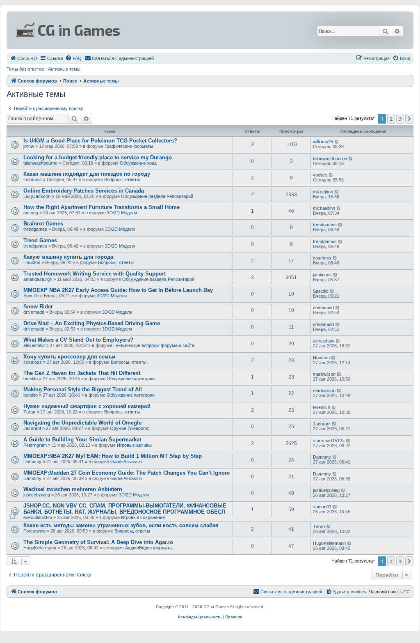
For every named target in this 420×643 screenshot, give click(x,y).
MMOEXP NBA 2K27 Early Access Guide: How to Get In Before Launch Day (118, 290)
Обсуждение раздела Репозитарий (157, 196)
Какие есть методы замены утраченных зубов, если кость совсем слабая (121, 525)
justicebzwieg (36, 494)
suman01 (322, 506)
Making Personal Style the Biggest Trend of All (82, 389)
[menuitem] (23, 58)
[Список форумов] (142, 30)
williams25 (323, 141)
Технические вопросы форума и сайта (154, 345)
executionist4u (37, 517)
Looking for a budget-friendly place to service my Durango (97, 157)
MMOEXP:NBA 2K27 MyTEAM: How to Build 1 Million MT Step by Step (112, 456)
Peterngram (35, 445)
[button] (409, 119)
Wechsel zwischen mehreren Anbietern (72, 489)
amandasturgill (37, 279)
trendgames (35, 229)
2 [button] (391, 118)
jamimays (322, 274)
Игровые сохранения (143, 517)
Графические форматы (129, 146)
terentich (321, 407)
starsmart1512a (329, 440)
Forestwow (34, 530)
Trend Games (40, 240)
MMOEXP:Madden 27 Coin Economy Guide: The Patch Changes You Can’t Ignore (126, 473)
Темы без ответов (25, 69)
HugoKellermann (39, 547)
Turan (29, 411)
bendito (30, 378)
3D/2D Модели (122, 212)
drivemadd (33, 312)
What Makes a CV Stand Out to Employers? (78, 340)
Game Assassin (126, 461)
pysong (30, 212)
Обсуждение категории (131, 378)
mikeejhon (323, 191)
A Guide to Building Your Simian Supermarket (82, 439)
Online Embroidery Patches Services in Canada (83, 191)
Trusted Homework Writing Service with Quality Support (94, 274)
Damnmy (32, 461)
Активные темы (64, 69)
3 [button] (400, 118)
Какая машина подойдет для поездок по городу (86, 174)
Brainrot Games (43, 223)
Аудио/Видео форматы (149, 547)
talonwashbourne (40, 163)
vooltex (320, 174)
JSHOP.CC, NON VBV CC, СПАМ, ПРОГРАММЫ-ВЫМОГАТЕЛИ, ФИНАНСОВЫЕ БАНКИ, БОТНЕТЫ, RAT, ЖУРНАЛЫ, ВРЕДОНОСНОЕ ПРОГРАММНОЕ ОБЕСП (124, 509)
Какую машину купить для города (68, 257)
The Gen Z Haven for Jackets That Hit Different (81, 373)
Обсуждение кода (138, 163)
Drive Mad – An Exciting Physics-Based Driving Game (91, 323)
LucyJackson (36, 196)
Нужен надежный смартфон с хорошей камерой (87, 406)
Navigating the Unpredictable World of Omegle (82, 423)
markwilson (324, 374)
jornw (28, 146)
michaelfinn (324, 208)
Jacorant (32, 428)
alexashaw (34, 345)
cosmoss (32, 179)
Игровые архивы (134, 445)
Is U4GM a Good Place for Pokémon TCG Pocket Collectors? (100, 141)
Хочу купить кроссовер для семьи (69, 357)
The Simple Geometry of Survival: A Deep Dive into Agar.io (98, 542)
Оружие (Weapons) (130, 428)
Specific (31, 295)
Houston (31, 262)
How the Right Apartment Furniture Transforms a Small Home (101, 207)
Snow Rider (38, 306)
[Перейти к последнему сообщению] (337, 141)
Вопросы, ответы (122, 179)
